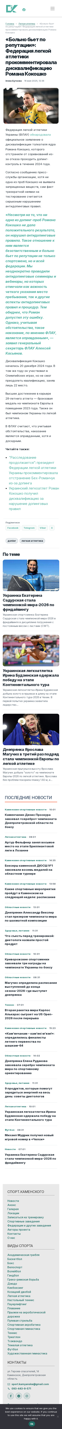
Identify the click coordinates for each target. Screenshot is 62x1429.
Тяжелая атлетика (20, 1345)
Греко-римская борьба (23, 1279)
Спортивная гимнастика (23, 1328)
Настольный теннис (20, 1300)
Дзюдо (12, 1283)
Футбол (12, 1349)
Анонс (11, 1205)
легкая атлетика (32, 540)
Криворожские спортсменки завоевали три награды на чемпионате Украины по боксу (28, 963)
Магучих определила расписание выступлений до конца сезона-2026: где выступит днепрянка (31, 988)
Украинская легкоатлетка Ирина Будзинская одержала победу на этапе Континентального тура (30, 1115)
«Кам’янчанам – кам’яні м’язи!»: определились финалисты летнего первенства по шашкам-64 (29, 1039)
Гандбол (13, 1275)
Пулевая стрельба (19, 1320)
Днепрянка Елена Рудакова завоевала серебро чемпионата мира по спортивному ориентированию (30, 1067)
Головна (10, 23)
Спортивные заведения (23, 1221)
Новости (13, 1201)
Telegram (29, 527)
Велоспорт (14, 1267)
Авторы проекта (18, 1229)
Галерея (13, 1209)
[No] (57, 1416)
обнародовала (40, 134)
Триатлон (13, 1337)
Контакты (14, 1233)
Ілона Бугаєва (14, 80)
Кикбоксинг (15, 1287)
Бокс (10, 1263)
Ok (32, 1424)
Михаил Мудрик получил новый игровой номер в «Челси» (29, 1137)
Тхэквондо (14, 1341)
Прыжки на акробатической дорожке (26, 1314)
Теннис (12, 1333)
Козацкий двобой (19, 1292)
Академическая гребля (23, 1255)
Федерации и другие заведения (29, 1225)
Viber (43, 527)
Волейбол (14, 1271)
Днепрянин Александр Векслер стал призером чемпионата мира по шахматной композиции (31, 916)
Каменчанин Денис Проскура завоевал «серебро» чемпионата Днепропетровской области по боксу (31, 820)
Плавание (13, 1308)
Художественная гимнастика (27, 1353)
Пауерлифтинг (17, 1304)
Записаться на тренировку (25, 1217)
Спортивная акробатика (23, 1324)
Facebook (12, 527)
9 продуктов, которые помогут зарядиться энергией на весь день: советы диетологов (28, 1092)
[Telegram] (19, 1396)
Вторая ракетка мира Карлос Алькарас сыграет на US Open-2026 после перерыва (29, 1014)
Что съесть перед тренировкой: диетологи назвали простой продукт (29, 940)
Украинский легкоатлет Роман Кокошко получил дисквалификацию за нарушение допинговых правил (34, 498)
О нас (11, 1237)
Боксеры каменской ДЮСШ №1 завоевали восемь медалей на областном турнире (29, 869)
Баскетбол (14, 1259)
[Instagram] (27, 1396)
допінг (12, 540)
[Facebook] (23, 9)
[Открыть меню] (52, 8)
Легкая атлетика (26, 23)
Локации (13, 1213)
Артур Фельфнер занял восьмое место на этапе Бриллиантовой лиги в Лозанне (30, 846)
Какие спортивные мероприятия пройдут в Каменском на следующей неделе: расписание (30, 893)
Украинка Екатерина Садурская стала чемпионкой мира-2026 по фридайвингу (30, 1158)
